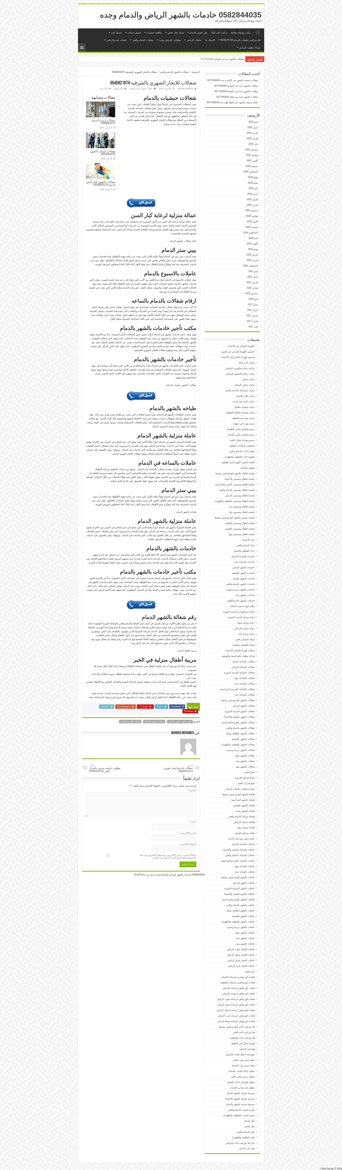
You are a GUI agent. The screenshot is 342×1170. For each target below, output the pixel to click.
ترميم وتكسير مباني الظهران (240, 429)
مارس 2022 (252, 254)
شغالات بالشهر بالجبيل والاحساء (239, 716)
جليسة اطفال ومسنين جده (242, 506)
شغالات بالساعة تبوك (244, 678)
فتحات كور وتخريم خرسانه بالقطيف (237, 982)
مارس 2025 (252, 199)
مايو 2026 (253, 121)
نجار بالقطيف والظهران (243, 1137)
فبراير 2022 (252, 260)
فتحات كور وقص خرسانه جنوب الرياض (236, 999)
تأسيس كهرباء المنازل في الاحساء (238, 357)
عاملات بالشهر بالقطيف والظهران (238, 921)
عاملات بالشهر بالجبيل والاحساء (239, 894)
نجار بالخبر (250, 1126)
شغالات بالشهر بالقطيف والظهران (238, 744)
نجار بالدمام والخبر (246, 1132)
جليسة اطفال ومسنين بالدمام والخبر (237, 490)
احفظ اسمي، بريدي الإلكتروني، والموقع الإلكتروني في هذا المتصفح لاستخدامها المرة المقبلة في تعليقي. (168, 856)
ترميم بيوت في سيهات (244, 423)
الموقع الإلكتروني (188, 844)
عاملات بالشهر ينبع (245, 943)
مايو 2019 (253, 299)
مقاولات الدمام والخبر (143, 40)
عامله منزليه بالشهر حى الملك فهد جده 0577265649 (232, 102)
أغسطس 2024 (250, 232)
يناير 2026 (253, 144)
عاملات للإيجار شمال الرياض (241, 954)
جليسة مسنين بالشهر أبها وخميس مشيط (235, 517)
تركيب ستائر (249, 379)
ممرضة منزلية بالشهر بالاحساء (240, 1098)
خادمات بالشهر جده (245, 595)
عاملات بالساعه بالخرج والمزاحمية (238, 860)
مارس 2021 (252, 282)
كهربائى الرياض (247, 1049)
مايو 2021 (253, 271)
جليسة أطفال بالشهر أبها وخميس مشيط (235, 473)
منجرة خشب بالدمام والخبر (241, 1109)
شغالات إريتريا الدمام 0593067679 (103, 122)
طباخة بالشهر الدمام (186, 512)
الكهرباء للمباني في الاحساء (241, 346)
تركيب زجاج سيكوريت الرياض (240, 368)
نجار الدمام (249, 1120)
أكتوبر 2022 (252, 243)
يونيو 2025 (253, 182)
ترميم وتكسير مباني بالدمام (241, 434)
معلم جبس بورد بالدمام (243, 1065)
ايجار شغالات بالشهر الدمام (183, 241)
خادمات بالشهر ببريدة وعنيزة (240, 589)
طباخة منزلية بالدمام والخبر (241, 816)
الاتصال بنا (210, 40)
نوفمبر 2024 (252, 216)
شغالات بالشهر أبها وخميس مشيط (238, 700)
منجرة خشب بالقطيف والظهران (239, 1115)
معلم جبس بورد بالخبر (244, 1060)
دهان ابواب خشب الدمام (242, 606)
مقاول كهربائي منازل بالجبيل (241, 1082)
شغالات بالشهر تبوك (245, 755)
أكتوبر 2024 (252, 221)
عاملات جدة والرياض (117, 40)
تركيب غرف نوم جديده (243, 401)
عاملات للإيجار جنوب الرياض (241, 949)
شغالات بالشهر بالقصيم (243, 739)
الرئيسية (257, 32)
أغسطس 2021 (250, 265)
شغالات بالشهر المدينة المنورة (240, 711)
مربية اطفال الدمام (187, 650)
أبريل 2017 (252, 310)
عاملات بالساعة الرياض (243, 844)
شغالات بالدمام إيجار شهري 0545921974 (178, 768)
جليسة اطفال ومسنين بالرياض (240, 495)
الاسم (192, 821)
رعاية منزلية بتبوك (246, 622)
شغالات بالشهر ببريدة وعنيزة (241, 750)
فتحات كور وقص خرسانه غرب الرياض (236, 1015)
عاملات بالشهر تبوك (245, 932)
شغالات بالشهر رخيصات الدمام (181, 385)
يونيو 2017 (253, 304)
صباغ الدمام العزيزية (245, 777)
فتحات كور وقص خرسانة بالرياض (238, 988)
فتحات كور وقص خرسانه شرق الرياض (236, 1004)
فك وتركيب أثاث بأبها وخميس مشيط (237, 1026)
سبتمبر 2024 (252, 227)
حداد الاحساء (248, 539)
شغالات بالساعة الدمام (243, 661)
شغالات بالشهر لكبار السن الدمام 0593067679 (100, 183)
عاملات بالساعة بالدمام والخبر (240, 855)
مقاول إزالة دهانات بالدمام (242, 1071)
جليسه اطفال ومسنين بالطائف (240, 523)
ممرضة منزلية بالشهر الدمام (241, 1093)
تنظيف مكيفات (247, 467)
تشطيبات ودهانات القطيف (242, 445)
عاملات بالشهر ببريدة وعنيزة (241, 927)
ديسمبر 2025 (251, 149)
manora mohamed (185, 88)
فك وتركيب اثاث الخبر (244, 1032)
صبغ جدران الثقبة (246, 783)
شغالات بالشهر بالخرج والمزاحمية (238, 722)
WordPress (140, 874)
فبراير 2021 (252, 288)
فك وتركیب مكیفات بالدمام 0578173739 (240, 40)
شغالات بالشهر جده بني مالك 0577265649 (237, 97)
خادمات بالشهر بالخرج (244, 578)
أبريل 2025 (252, 193)
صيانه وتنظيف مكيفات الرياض (240, 788)
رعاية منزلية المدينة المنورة (241, 617)
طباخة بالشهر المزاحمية (243, 800)
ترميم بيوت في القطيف (243, 418)
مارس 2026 (252, 133)
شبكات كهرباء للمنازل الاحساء (240, 650)
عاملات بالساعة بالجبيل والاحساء (239, 849)
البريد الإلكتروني (187, 833)
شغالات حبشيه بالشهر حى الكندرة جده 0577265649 (232, 80)
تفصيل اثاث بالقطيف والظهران (239, 456)
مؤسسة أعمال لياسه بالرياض (240, 1054)
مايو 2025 (253, 188)
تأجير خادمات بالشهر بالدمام (180, 721)
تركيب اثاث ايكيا (219, 32)
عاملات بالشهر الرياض (244, 883)
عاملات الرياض (194, 40)
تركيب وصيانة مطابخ (241, 32)
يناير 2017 (253, 326)
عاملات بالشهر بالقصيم (243, 916)
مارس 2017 (252, 315)
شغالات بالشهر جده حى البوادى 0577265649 (236, 85)
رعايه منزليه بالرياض (245, 628)
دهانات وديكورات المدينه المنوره (239, 611)
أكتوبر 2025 (252, 160)
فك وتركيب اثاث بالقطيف (242, 1037)
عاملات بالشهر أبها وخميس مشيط (238, 877)
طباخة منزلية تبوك (246, 827)
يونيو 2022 (253, 249)
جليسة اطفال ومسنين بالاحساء (240, 479)
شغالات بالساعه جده (245, 694)
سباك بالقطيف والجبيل (243, 645)
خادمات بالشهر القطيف (243, 573)
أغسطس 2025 (250, 171)
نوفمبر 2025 (252, 155)
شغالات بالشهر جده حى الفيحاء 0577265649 (222, 59)
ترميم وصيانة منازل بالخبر (242, 440)
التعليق (192, 790)
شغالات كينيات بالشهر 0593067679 (102, 152)
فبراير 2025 (252, 205)
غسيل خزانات (134, 32)
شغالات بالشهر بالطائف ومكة (240, 733)
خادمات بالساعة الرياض (243, 556)
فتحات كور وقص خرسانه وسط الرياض (236, 1021)
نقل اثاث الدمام (247, 1148)
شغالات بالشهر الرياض (244, 705)
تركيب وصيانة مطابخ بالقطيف (240, 412)
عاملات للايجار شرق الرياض (241, 960)
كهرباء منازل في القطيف (243, 1043)
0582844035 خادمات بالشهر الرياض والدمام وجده (180, 15)
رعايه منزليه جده (246, 633)
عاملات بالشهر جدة (245, 938)
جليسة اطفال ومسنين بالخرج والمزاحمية (235, 484)
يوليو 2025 (253, 177)
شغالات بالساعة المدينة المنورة (239, 672)
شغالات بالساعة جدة (245, 683)
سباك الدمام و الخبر (245, 639)
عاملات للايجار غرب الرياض (241, 966)
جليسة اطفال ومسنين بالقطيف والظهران (234, 501)
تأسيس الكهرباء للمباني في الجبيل (238, 351)
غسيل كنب (116, 32)
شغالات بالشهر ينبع (245, 766)
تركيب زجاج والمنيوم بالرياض (240, 373)
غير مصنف (250, 971)
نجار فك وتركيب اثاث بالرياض (240, 1143)
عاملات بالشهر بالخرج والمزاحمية (238, 899)
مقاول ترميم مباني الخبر (243, 1076)
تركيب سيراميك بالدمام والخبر (240, 390)
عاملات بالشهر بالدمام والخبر (240, 905)
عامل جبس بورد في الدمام (241, 838)
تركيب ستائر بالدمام (245, 384)
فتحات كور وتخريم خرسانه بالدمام (238, 977)
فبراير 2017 (252, 321)
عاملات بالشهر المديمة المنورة (239, 888)
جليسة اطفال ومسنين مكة (242, 512)
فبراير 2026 (252, 138)
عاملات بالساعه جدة (245, 871)
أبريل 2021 (252, 276)
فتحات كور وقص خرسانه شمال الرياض (236, 1010)
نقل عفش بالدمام (198, 32)
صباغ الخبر (249, 772)
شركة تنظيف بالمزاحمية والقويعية (238, 656)
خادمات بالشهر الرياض (243, 567)
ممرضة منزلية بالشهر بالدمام (240, 1104)
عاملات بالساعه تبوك (244, 866)
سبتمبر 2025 (252, 166)
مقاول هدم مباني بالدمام (243, 1087)
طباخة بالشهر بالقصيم (244, 805)
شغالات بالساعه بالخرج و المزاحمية (237, 689)
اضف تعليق (118, 88)
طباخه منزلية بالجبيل (245, 833)
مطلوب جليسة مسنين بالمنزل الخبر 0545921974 (105, 768)
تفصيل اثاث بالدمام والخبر (242, 451)
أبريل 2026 (252, 127)
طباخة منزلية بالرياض (244, 822)
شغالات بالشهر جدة (245, 761)
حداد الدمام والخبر (246, 545)
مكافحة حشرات (154, 32)
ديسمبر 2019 (251, 293)
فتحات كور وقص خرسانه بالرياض (238, 993)
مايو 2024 (253, 238)
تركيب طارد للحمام (245, 396)
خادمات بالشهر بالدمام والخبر (240, 584)
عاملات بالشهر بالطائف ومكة (240, 910)
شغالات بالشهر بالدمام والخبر (174, 72)
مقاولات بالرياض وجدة (170, 40)
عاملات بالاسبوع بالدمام (130, 721)
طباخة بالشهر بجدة (245, 811)
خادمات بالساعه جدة (244, 562)
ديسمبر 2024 (251, 210)
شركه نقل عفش (176, 32)
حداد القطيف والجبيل (244, 550)
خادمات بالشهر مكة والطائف (241, 600)
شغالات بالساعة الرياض (243, 667)
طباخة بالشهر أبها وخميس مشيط (238, 794)
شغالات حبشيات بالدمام (154, 721)
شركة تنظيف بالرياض (249, 47)
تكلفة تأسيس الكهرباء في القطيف (238, 462)
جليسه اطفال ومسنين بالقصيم (240, 528)
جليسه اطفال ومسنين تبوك (241, 534)
